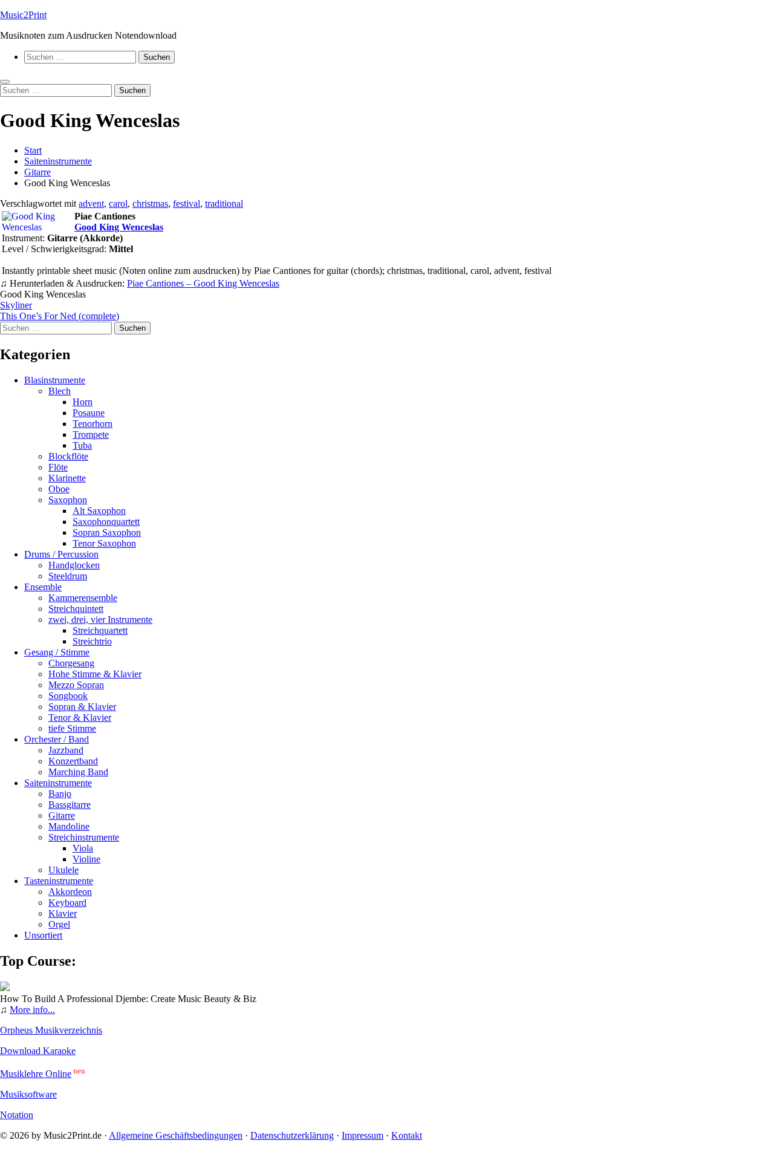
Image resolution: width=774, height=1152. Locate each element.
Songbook (68, 696)
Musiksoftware (28, 1094)
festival (186, 203)
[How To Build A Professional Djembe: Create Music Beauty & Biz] (5, 988)
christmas (150, 203)
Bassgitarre (69, 804)
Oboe (59, 489)
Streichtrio (92, 641)
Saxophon (67, 500)
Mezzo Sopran (76, 685)
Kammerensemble (82, 598)
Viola (83, 848)
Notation (16, 1115)
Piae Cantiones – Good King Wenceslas (203, 283)
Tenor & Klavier (79, 717)
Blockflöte (68, 456)
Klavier (62, 913)
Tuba (82, 445)
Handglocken (74, 565)
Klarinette (67, 478)
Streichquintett (75, 609)
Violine (86, 859)
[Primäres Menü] (5, 81)
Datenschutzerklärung (292, 1135)
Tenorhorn (92, 423)
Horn (83, 402)
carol (118, 203)
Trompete (91, 434)
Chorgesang (71, 663)
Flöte (58, 467)
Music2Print (23, 15)
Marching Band (78, 772)
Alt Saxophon (99, 511)
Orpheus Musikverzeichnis (51, 1030)
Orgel (59, 924)
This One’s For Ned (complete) (59, 316)
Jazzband (65, 750)
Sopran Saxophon (107, 532)
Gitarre (61, 815)
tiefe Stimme (72, 728)
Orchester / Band (56, 739)
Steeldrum (67, 576)
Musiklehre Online (35, 1074)
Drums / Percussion (61, 554)
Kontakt (406, 1135)
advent (91, 203)
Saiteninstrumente (58, 783)
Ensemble (43, 587)
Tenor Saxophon (104, 543)
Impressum (362, 1135)
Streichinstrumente (83, 837)
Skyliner (16, 305)
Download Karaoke (38, 1051)
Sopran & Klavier (82, 706)
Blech (59, 391)
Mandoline (68, 826)
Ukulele (63, 870)
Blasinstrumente (54, 380)
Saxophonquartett (106, 521)
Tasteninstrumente (58, 881)
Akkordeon (70, 892)
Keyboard (67, 902)
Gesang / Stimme (56, 652)
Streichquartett (100, 630)
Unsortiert (43, 935)
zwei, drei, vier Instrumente (100, 619)
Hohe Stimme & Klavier (94, 674)
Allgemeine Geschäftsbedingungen (175, 1135)
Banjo (59, 794)
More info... (32, 1009)
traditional (224, 203)
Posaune (89, 413)
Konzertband (73, 761)
